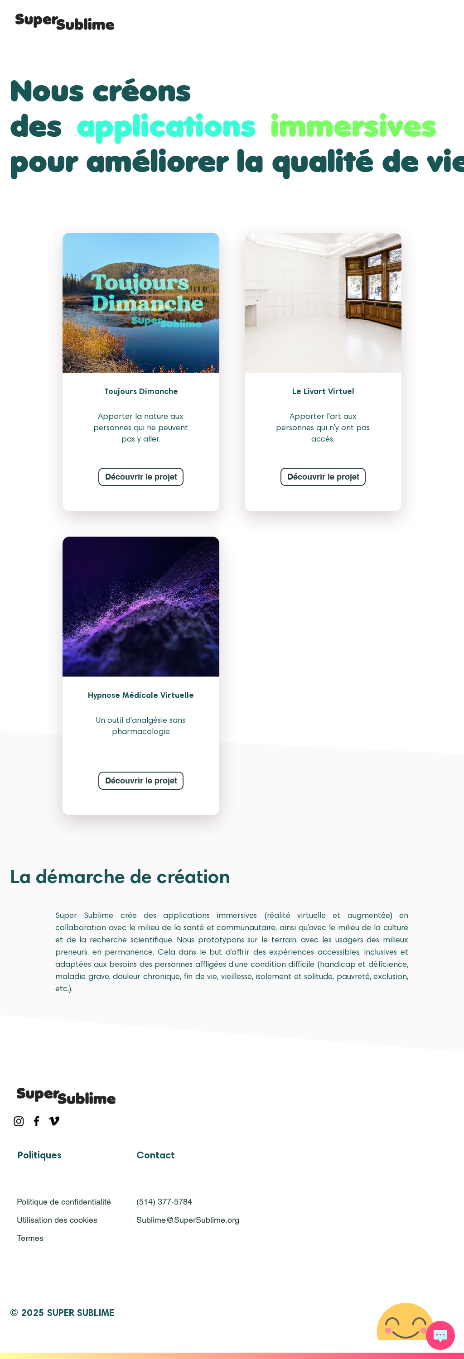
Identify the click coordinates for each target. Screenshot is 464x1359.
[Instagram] (18, 1121)
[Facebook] (36, 1121)
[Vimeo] (54, 1121)
